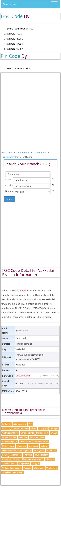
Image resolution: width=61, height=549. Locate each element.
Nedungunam (25, 450)
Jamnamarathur (9, 437)
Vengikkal (6, 472)
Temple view (23, 463)
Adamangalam (19, 424)
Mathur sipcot (8, 446)
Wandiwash (39, 468)
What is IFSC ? (14, 33)
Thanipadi (28, 454)
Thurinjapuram (41, 454)
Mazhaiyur (33, 446)
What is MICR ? (15, 38)
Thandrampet (15, 454)
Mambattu (51, 450)
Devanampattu (27, 433)
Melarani (44, 446)
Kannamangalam (37, 437)
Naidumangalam (9, 450)
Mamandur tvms (41, 441)
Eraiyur (54, 433)
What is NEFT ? (15, 48)
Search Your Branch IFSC (20, 28)
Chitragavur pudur (10, 433)
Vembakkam (51, 468)
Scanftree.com (12, 3)
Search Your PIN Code (18, 68)
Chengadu (43, 428)
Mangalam (21, 446)
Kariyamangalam (9, 441)
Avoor (33, 428)
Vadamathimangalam (11, 468)
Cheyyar (35, 463)
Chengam (54, 428)
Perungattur (39, 450)
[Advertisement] (30, 107)
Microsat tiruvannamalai (32, 459)
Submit (9, 198)
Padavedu (6, 424)
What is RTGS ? (15, 43)
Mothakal (50, 459)
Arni (30, 424)
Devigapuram (42, 433)
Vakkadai (27, 468)
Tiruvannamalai (9, 463)
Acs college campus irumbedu (15, 428)
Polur (4, 454)
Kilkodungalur (26, 441)
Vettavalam (18, 472)
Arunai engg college (11, 459)
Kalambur (23, 437)
